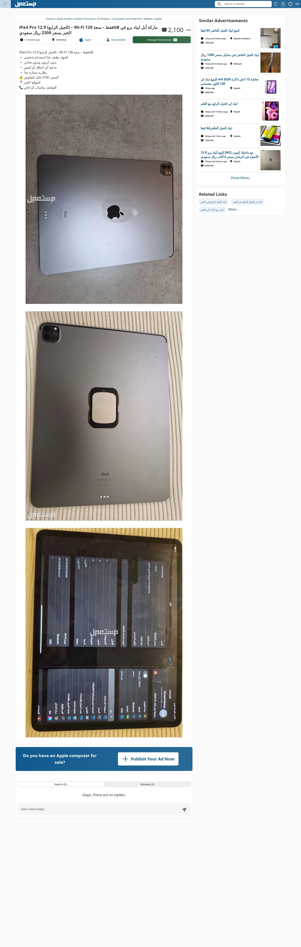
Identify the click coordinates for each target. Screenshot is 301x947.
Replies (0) (61, 784)
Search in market (234, 4)
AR (297, 4)
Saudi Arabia (64, 18)
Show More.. (241, 177)
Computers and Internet (126, 18)
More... (234, 209)
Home (50, 18)
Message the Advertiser (159, 39)
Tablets (148, 18)
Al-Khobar (103, 18)
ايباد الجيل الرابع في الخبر (213, 201)
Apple (158, 18)
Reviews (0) (147, 784)
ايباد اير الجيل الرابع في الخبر (247, 201)
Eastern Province (84, 18)
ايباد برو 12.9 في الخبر (212, 209)
